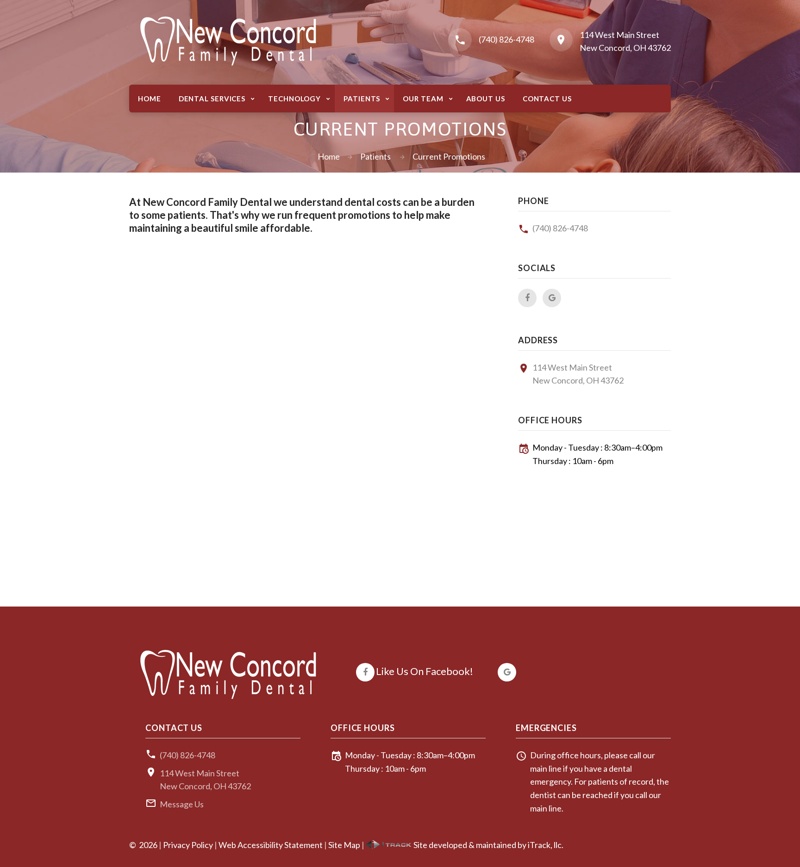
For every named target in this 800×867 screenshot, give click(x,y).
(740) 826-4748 (506, 39)
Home (329, 156)
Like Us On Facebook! (424, 671)
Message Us (182, 804)
